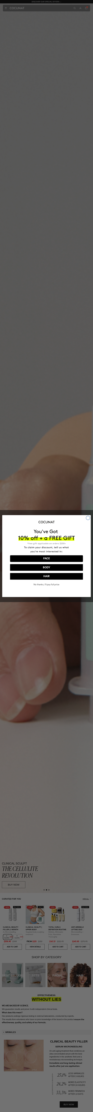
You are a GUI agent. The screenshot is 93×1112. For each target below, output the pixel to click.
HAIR (46, 576)
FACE (46, 558)
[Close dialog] (88, 518)
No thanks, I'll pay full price (46, 584)
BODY (46, 567)
